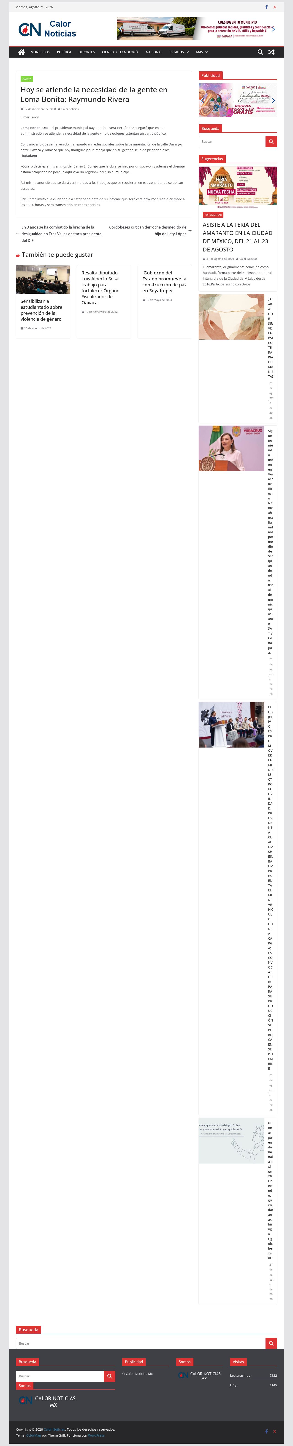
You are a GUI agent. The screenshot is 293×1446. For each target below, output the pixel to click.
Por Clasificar (213, 186)
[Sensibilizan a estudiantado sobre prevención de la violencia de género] (43, 268)
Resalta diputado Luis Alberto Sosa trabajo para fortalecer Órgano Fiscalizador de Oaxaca (100, 288)
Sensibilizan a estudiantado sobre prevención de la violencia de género (41, 310)
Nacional (154, 52)
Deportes (87, 52)
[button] (186, 52)
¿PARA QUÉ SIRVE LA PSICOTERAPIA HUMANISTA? (270, 309)
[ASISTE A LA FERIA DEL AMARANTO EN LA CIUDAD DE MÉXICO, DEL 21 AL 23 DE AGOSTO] (238, 158)
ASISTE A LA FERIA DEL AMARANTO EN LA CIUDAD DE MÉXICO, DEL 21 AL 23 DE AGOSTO (238, 208)
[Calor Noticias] (21, 52)
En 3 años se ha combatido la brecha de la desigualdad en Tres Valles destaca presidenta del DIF (61, 234)
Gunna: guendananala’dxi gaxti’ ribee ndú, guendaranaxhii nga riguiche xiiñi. (270, 1161)
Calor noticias (70, 109)
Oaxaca (26, 79)
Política (64, 52)
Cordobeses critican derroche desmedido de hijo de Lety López (147, 230)
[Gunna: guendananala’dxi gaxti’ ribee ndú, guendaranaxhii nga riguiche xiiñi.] (231, 1182)
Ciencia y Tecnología (120, 52)
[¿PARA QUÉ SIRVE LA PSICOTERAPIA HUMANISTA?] (231, 329)
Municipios (40, 52)
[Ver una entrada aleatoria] (271, 52)
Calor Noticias (248, 230)
